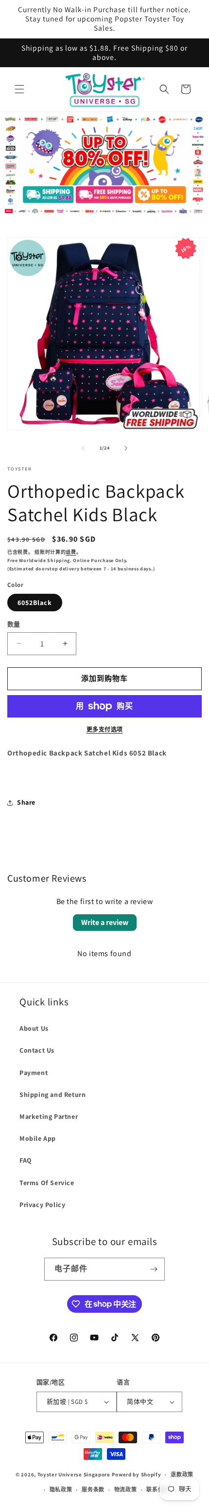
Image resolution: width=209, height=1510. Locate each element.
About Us (34, 1028)
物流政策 (125, 1489)
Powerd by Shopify (136, 1474)
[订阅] (153, 1269)
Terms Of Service (46, 1182)
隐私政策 (61, 1489)
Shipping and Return (52, 1094)
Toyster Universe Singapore (73, 1474)
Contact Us (36, 1050)
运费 (71, 552)
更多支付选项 (105, 729)
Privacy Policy (42, 1204)
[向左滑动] (83, 448)
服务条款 (93, 1489)
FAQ (25, 1160)
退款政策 (182, 1474)
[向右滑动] (126, 448)
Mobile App (37, 1138)
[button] (19, 89)
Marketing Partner (48, 1116)
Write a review (104, 922)
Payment (33, 1072)
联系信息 (157, 1489)
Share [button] (26, 802)
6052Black (34, 602)
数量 (13, 624)
